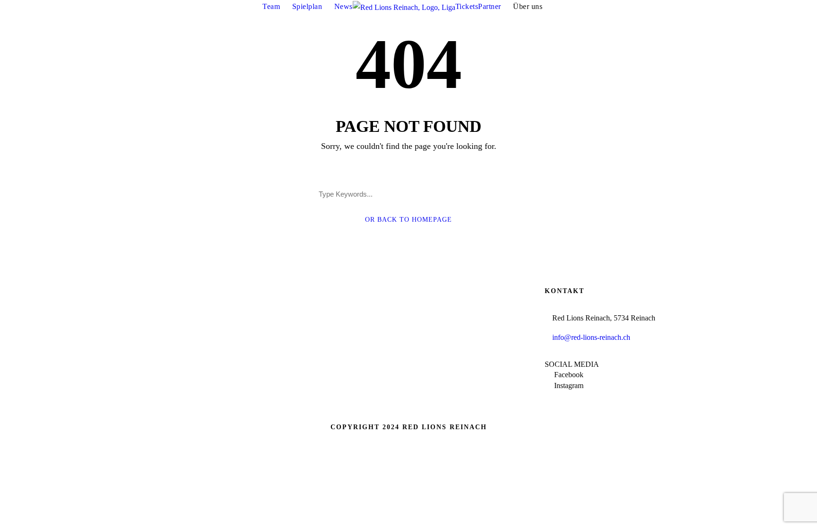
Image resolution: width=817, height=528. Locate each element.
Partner (489, 6)
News (343, 6)
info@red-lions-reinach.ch (591, 337)
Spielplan (307, 6)
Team (271, 6)
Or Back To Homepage (408, 219)
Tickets (466, 6)
